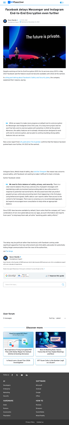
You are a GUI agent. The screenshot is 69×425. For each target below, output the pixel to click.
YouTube (22, 375)
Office (38, 396)
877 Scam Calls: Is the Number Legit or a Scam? (50, 362)
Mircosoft (39, 385)
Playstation (6, 416)
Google (38, 392)
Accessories (7, 412)
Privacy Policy (30, 422)
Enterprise (6, 389)
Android (38, 389)
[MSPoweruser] (16, 2)
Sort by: (52, 318)
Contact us (40, 422)
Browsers (39, 408)
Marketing (6, 392)
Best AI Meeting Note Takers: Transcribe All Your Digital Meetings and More (51, 352)
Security (6, 396)
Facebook (12, 375)
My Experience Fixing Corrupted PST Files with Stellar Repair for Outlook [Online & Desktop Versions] (18, 352)
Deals (5, 405)
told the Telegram (40, 172)
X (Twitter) (17, 375)
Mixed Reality (40, 416)
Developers (7, 385)
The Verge (9, 251)
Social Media (40, 412)
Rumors (5, 408)
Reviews (38, 405)
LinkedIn (26, 375)
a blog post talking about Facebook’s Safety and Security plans (27, 78)
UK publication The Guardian (30, 142)
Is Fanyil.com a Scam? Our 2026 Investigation (18, 362)
